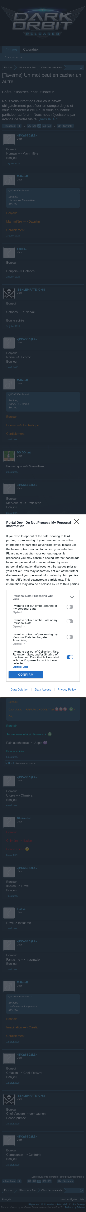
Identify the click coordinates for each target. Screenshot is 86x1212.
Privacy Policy (67, 689)
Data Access (43, 689)
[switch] (70, 607)
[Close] (78, 523)
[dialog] (43, 606)
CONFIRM (26, 674)
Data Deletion (19, 689)
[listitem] (43, 597)
